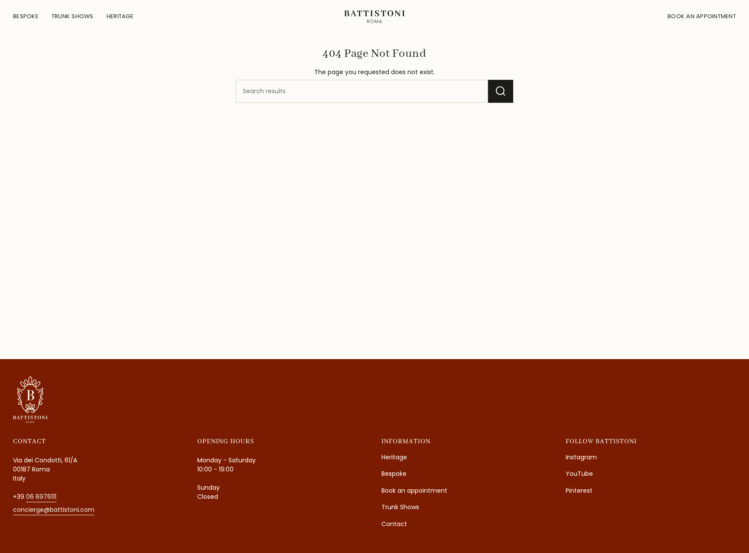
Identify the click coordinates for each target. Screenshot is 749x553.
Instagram (581, 457)
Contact (394, 524)
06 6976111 (41, 496)
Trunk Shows (400, 507)
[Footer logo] (30, 399)
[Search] (500, 91)
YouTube (579, 473)
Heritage (394, 457)
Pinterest (579, 490)
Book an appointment (414, 490)
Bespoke (394, 473)
